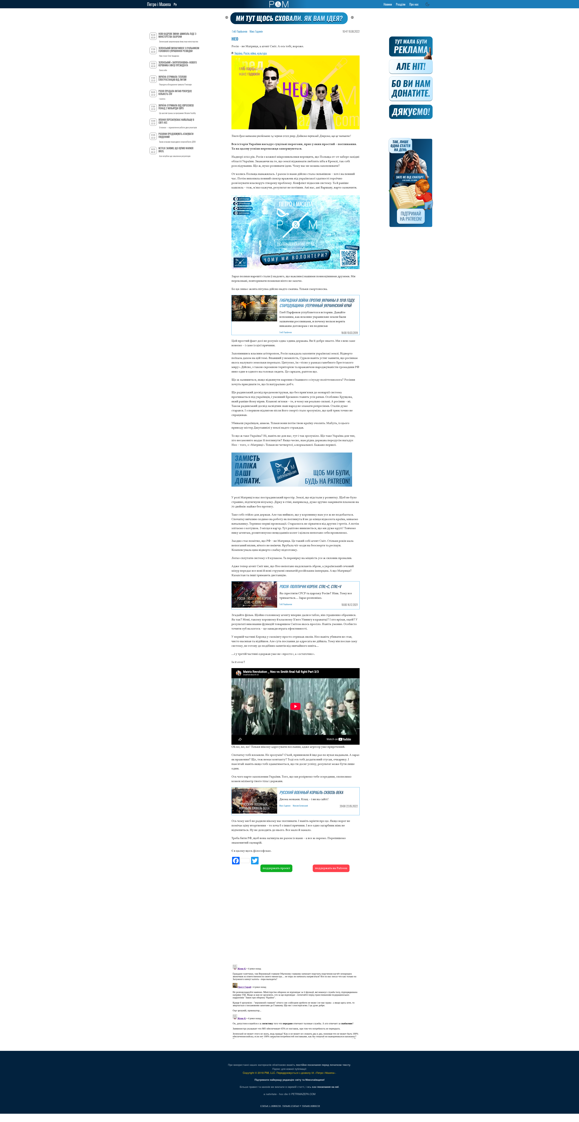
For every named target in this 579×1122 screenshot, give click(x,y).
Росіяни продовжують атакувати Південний (175, 135)
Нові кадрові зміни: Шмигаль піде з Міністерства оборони (177, 35)
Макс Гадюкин (285, 805)
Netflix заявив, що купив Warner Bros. (175, 149)
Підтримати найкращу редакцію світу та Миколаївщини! (290, 1079)
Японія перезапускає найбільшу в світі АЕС (176, 121)
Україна (238, 53)
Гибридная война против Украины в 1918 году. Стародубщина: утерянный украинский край (317, 302)
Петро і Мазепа (159, 4)
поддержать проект (276, 868)
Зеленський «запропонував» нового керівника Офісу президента (177, 64)
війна (253, 53)
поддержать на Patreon (331, 868)
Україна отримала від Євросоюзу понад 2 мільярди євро (176, 107)
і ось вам (322, 1087)
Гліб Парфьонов (239, 31)
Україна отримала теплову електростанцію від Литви (172, 78)
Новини (388, 4)
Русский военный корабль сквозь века (311, 792)
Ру (175, 4)
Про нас (414, 4)
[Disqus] (295, 918)
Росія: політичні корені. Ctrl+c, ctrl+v (310, 586)
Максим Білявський (300, 805)
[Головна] (278, 4)
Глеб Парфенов (285, 332)
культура (262, 53)
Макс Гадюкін (256, 31)
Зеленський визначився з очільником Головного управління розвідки (178, 49)
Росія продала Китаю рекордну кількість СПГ (175, 92)
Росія (246, 53)
